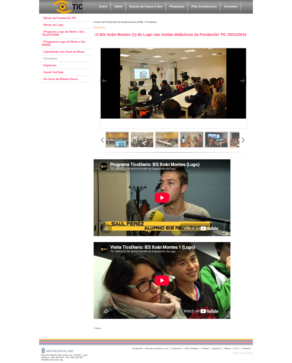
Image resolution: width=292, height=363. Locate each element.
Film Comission (192, 348)
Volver (97, 328)
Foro (236, 348)
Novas (205, 348)
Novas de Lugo (53, 24)
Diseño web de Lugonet (243, 353)
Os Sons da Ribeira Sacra (61, 79)
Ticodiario (50, 58)
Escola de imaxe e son (157, 348)
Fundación (137, 348)
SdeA (118, 6)
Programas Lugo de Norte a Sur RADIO (64, 43)
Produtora (177, 6)
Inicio (103, 6)
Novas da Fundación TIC (60, 18)
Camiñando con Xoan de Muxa (64, 51)
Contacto (230, 6)
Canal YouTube (53, 72)
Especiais (50, 65)
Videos (227, 348)
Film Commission (204, 6)
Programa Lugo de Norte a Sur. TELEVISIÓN (63, 33)
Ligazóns (216, 348)
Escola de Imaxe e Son (146, 6)
